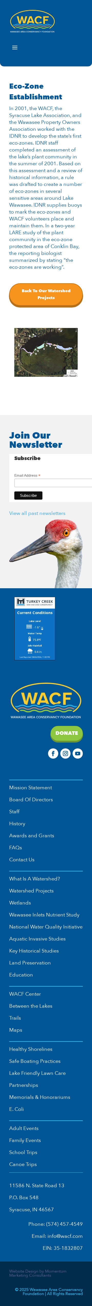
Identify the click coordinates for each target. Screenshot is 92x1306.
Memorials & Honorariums (39, 1097)
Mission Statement (30, 787)
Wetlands (20, 902)
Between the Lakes (30, 1006)
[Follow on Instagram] (65, 753)
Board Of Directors (31, 799)
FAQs (15, 847)
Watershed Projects (31, 890)
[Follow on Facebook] (53, 753)
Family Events (25, 1140)
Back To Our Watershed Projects (46, 294)
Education (21, 974)
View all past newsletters (37, 513)
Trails (15, 1018)
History (17, 823)
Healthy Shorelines (30, 1049)
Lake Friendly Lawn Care (37, 1073)
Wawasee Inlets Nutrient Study (44, 914)
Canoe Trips (23, 1164)
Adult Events (24, 1128)
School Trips (23, 1152)
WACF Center (25, 994)
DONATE (66, 733)
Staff (14, 811)
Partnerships (23, 1085)
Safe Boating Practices (35, 1061)
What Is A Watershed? (34, 878)
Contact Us (21, 859)
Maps (15, 1030)
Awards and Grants (31, 835)
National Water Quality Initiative (46, 926)
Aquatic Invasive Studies (37, 938)
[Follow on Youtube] (78, 753)
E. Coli (16, 1109)
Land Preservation (30, 962)
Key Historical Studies (34, 950)
